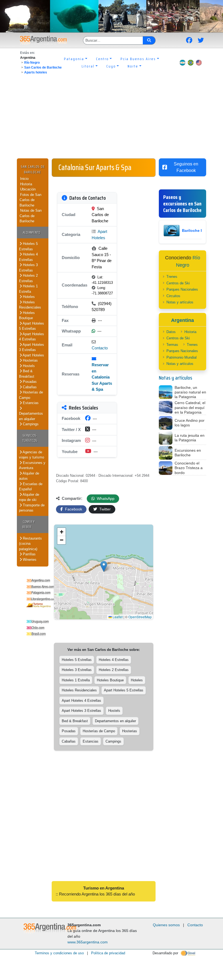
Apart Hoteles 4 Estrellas (31, 336)
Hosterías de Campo (99, 731)
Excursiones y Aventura (32, 465)
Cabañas (29, 387)
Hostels (28, 366)
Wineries (29, 560)
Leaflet (117, 616)
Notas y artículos (179, 302)
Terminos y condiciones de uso (59, 953)
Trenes (171, 277)
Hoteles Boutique (27, 315)
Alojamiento (31, 232)
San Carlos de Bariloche (43, 67)
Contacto (100, 348)
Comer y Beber (28, 524)
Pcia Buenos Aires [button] (138, 59)
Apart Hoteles (33, 355)
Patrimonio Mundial (181, 357)
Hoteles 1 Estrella (28, 289)
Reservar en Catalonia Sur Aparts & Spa (102, 377)
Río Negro (32, 62)
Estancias (30, 403)
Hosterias (30, 360)
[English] (199, 62)
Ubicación (28, 189)
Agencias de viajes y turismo (31, 455)
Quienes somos (166, 925)
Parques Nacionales (182, 289)
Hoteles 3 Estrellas (28, 267)
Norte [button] (133, 66)
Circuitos (173, 296)
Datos (171, 332)
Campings (30, 424)
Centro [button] (102, 59)
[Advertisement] (111, 117)
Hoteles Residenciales (30, 305)
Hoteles (28, 297)
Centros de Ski (178, 283)
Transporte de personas (32, 508)
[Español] (182, 62)
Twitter (104, 509)
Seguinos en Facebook (186, 167)
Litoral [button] (88, 66)
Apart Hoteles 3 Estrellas (31, 347)
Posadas (29, 382)
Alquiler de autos (29, 476)
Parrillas (29, 554)
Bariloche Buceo (197, 230)
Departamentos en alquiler (31, 416)
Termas (172, 345)
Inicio (24, 179)
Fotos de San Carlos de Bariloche (30, 200)
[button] (103, 566)
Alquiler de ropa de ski (29, 497)
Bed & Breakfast (26, 374)
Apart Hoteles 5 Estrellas (31, 326)
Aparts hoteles (35, 72)
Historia (26, 184)
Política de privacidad (108, 953)
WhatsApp (105, 498)
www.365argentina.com (87, 942)
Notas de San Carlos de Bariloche (31, 215)
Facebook (73, 509)
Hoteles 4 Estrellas (28, 257)
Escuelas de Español (30, 486)
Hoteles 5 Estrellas (28, 246)
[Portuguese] (190, 62)
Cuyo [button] (111, 66)
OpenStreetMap (140, 616)
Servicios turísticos (29, 438)
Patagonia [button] (74, 59)
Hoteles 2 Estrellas (28, 278)
